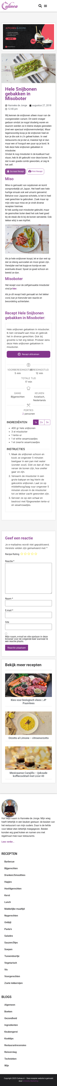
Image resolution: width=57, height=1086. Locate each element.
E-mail (9, 610)
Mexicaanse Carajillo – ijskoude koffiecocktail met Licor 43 (28, 774)
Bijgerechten (11, 868)
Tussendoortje (11, 956)
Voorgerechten (12, 976)
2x (41, 422)
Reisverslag (10, 1052)
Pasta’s (8, 929)
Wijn (6, 1065)
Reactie (9, 561)
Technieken (10, 1058)
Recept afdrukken (30, 354)
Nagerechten (11, 915)
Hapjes (8, 881)
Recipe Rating (12, 554)
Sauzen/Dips (11, 942)
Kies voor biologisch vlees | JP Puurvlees (28, 701)
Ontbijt (7, 922)
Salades (8, 935)
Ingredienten (11, 1025)
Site (7, 622)
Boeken (8, 1011)
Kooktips (8, 1038)
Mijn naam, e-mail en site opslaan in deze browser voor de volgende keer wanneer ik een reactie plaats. (26, 639)
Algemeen (9, 1004)
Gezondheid (10, 1018)
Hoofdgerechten (12, 888)
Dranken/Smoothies (14, 875)
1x (36, 422)
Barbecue (9, 861)
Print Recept (37, 171)
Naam (9, 598)
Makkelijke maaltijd (14, 908)
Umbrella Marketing (30, 1081)
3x (47, 422)
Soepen (8, 949)
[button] (45, 6)
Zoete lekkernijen (13, 983)
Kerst (7, 895)
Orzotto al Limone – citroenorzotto (28, 738)
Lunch (7, 902)
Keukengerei (11, 1031)
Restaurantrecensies (15, 1045)
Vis (6, 969)
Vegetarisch (10, 962)
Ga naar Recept (17, 171)
